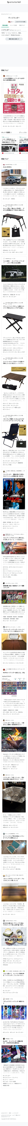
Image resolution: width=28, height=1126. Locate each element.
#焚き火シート (6, 768)
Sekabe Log (8, 258)
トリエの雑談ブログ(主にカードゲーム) (14, 669)
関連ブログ (22, 25)
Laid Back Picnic (9, 920)
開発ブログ (18, 1115)
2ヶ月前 (15, 164)
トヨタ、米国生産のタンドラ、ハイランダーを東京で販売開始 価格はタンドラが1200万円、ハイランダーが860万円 (9, 141)
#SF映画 (9, 522)
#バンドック (14, 768)
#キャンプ (5, 403)
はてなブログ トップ (7, 14)
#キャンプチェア (15, 460)
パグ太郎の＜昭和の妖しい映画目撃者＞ (14, 470)
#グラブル (5, 567)
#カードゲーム (13, 712)
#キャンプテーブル (13, 403)
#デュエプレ (6, 1032)
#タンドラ (18, 126)
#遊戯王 (5, 710)
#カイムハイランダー (17, 573)
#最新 (17, 618)
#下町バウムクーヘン (8, 958)
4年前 (19, 627)
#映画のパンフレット (8, 1083)
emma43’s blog (9, 164)
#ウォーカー (6, 620)
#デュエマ (12, 1032)
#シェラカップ (16, 960)
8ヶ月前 (10, 304)
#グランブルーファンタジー (16, 567)
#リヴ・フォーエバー (8, 528)
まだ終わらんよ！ (9, 76)
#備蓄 (4, 616)
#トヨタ (5, 126)
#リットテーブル (7, 252)
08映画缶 (7, 1038)
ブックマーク (5, 137)
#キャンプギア (19, 252)
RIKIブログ (8, 720)
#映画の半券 (6, 1085)
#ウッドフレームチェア (9, 869)
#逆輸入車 (12, 294)
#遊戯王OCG (11, 710)
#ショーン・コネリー (8, 524)
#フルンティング (7, 573)
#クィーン (17, 524)
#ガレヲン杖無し (7, 577)
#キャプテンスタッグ (8, 962)
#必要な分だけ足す (7, 350)
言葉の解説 (5, 25)
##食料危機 (6, 618)
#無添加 (15, 616)
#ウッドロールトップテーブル (10, 992)
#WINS (13, 198)
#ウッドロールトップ (8, 407)
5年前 (9, 876)
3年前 (12, 535)
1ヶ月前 (15, 76)
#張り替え (18, 869)
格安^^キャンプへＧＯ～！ (11, 627)
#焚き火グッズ (14, 764)
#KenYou (20, 712)
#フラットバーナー (7, 348)
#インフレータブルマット (9, 663)
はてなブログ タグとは (6, 1115)
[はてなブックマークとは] (11, 132)
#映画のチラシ (18, 1083)
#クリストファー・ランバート (10, 526)
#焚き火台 (5, 825)
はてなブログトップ (5, 1116)
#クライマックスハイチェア (10, 462)
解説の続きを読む (13, 39)
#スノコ (13, 914)
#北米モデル (6, 294)
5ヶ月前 (13, 258)
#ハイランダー (11, 126)
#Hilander (5, 250)
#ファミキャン (6, 409)
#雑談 (16, 710)
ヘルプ (13, 1115)
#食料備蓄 (12, 618)
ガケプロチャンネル (10, 583)
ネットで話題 (13, 25)
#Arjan (4, 960)
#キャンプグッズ (7, 766)
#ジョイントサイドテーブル (10, 352)
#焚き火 (14, 766)
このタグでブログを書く (20, 21)
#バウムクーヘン (18, 958)
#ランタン (9, 960)
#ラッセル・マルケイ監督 (9, 1081)
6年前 (24, 971)
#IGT (13, 252)
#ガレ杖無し (14, 575)
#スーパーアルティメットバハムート (12, 571)
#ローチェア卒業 (7, 464)
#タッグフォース (7, 714)
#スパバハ (5, 569)
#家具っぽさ (17, 407)
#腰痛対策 (20, 462)
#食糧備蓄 (20, 616)
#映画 (4, 522)
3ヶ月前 (10, 206)
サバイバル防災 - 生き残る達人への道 (13, 971)
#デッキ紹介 (6, 712)
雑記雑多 (7, 999)
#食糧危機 (9, 616)
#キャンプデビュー (18, 348)
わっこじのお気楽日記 (10, 833)
